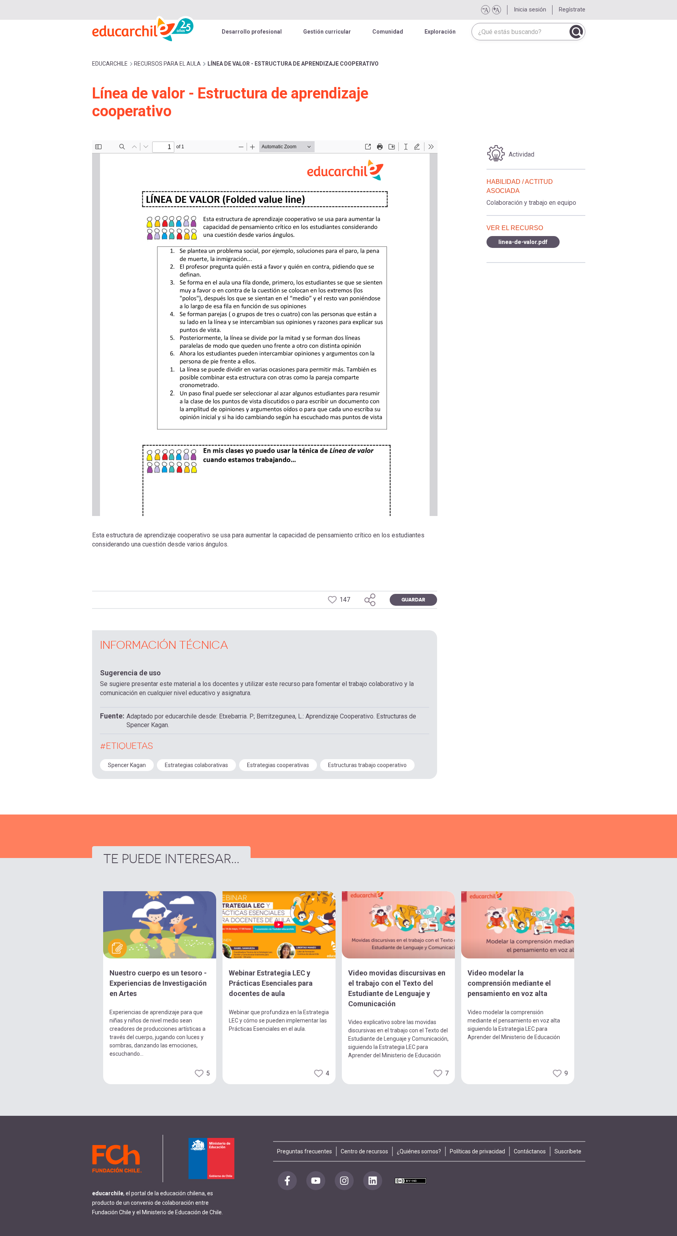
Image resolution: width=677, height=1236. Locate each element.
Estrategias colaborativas (196, 765)
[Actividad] (496, 153)
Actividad (521, 154)
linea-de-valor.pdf (523, 242)
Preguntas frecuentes (304, 1151)
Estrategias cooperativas (278, 765)
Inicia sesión (530, 9)
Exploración (440, 31)
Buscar (576, 31)
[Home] (143, 28)
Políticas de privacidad (477, 1151)
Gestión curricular (327, 31)
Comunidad (387, 31)
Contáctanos (530, 1151)
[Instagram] (344, 1180)
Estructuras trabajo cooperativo (367, 765)
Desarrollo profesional (252, 31)
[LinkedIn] (372, 1180)
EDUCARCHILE (110, 63)
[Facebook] (287, 1180)
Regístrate (572, 9)
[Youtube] (315, 1180)
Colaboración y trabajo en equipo (531, 202)
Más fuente (496, 10)
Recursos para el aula (167, 63)
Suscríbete (567, 1151)
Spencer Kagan (127, 765)
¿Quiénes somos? (419, 1151)
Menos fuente (485, 10)
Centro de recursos (364, 1151)
